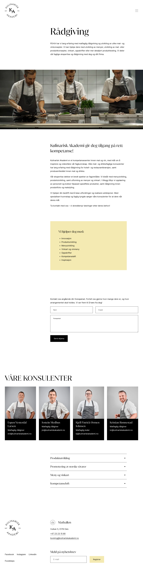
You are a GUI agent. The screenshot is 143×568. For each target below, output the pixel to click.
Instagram (21, 554)
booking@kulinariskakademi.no (64, 538)
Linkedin (32, 554)
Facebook (9, 554)
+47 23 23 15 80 (58, 533)
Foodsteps (9, 561)
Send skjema (59, 338)
